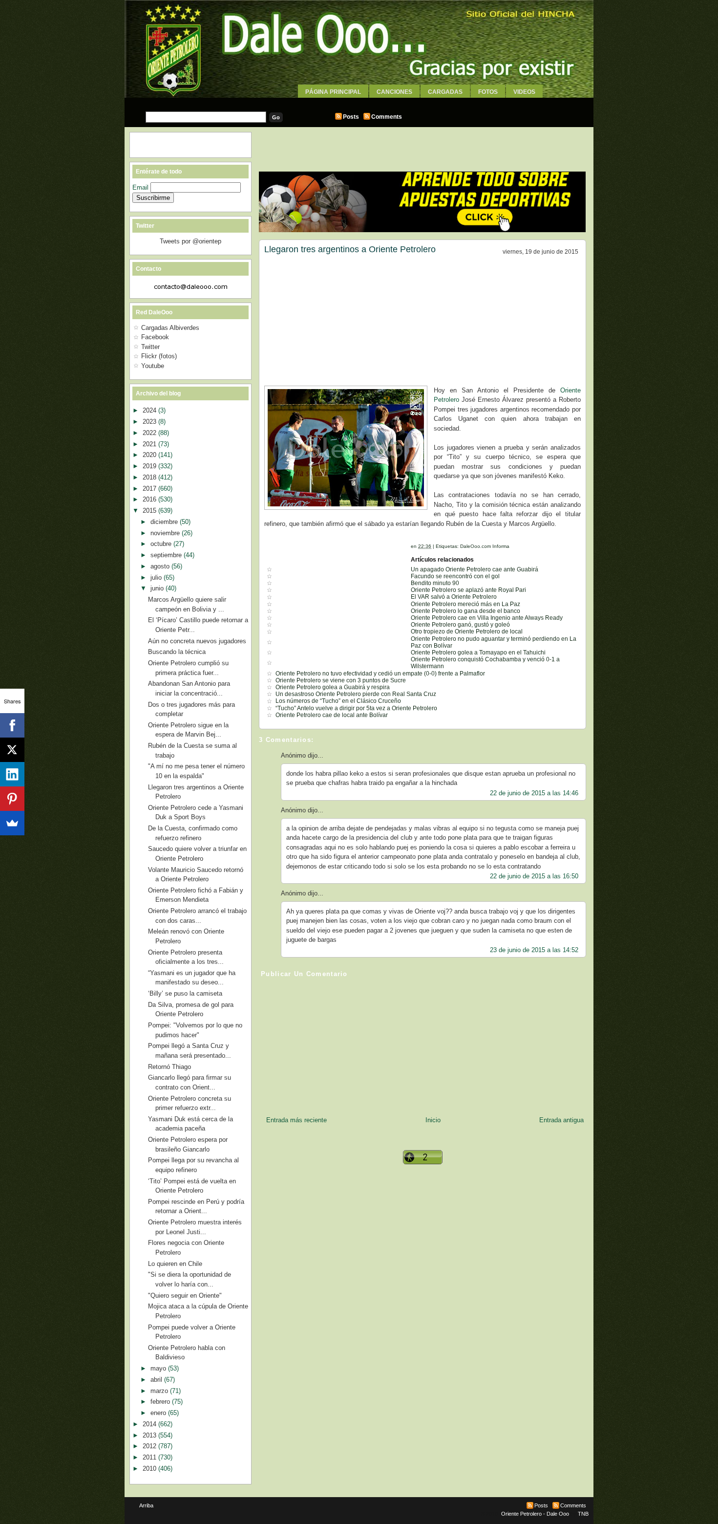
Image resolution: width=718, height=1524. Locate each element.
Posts (351, 116)
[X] (12, 750)
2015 (150, 510)
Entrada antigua (561, 1120)
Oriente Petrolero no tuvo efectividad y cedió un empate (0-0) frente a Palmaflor (380, 673)
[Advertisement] (359, 101)
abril (157, 1379)
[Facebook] (12, 725)
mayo (159, 1368)
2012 (150, 1446)
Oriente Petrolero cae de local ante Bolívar (331, 715)
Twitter (150, 346)
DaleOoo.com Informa (484, 546)
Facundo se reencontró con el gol (455, 576)
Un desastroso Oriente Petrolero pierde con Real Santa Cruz (355, 694)
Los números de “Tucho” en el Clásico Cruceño (338, 700)
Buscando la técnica (177, 651)
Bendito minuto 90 (435, 583)
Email (141, 187)
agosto (160, 566)
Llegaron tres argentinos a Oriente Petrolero (350, 249)
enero (159, 1412)
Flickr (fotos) (159, 356)
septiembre (167, 555)
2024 (150, 410)
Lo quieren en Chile (175, 1263)
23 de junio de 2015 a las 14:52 (534, 950)
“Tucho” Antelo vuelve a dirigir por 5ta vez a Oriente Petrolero (356, 708)
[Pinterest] (12, 798)
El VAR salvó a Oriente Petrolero (454, 596)
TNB (583, 1514)
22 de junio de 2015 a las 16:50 (534, 876)
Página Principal (333, 91)
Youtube (152, 366)
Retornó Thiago (169, 1066)
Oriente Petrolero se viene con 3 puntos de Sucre (340, 680)
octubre (161, 543)
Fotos (488, 91)
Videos (524, 91)
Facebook (155, 337)
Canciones (394, 91)
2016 (150, 499)
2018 (150, 477)
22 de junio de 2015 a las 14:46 (534, 793)
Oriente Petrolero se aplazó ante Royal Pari (468, 590)
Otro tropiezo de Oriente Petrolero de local (467, 631)
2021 (150, 444)
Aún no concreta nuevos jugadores (197, 641)
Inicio (433, 1120)
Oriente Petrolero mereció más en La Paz (465, 604)
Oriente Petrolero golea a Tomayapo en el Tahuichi (478, 652)
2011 (150, 1457)
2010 (150, 1468)
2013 (150, 1435)
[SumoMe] (12, 823)
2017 (150, 488)
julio (157, 577)
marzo (160, 1390)
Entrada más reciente (296, 1120)
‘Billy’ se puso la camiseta (185, 993)
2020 (150, 454)
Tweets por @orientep (190, 241)
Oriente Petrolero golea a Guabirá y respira (332, 687)
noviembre (166, 533)
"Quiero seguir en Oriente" (185, 1295)
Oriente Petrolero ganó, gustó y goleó (460, 624)
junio (158, 588)
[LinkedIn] (12, 774)
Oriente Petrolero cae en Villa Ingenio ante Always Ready (487, 617)
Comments (386, 116)
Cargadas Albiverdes (170, 327)
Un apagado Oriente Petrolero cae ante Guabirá (474, 569)
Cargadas (445, 91)
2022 (150, 432)
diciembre (165, 521)
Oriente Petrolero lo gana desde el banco (465, 611)
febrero (161, 1401)
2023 (150, 421)
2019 (150, 466)
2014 (150, 1424)
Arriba (146, 1505)
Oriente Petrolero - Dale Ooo (535, 1514)
